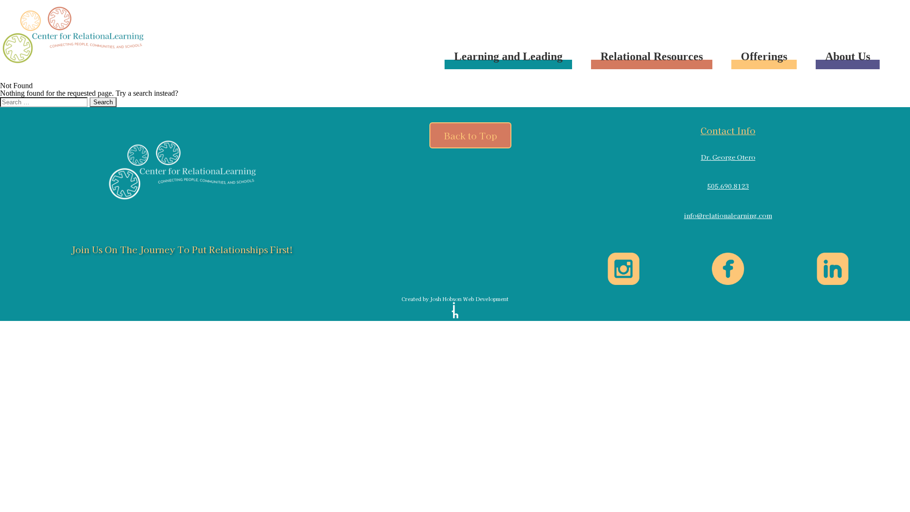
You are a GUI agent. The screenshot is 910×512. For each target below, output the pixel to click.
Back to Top (470, 135)
